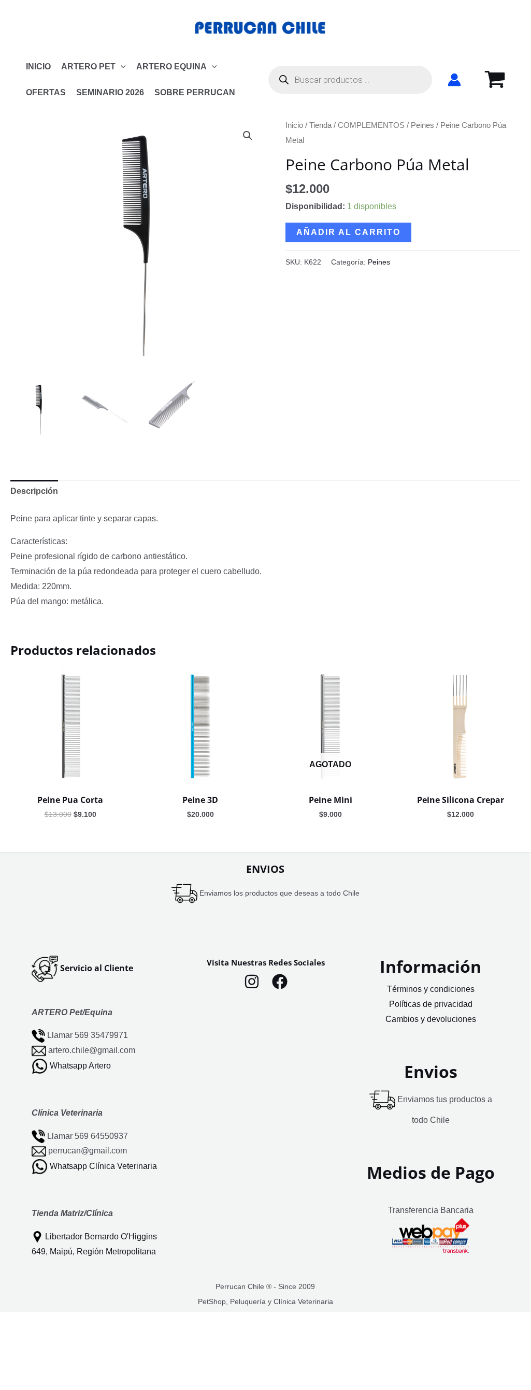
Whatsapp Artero (80, 1065)
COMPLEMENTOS (371, 125)
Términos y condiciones (431, 989)
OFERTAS (46, 92)
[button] (121, 67)
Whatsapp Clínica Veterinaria (103, 1166)
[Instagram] (252, 981)
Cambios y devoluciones (430, 1019)
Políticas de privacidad (430, 1004)
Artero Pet (88, 66)
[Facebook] (280, 981)
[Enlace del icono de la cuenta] (454, 79)
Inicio (294, 125)
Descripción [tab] (34, 491)
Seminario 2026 (110, 92)
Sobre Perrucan (194, 92)
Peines (422, 125)
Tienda (320, 125)
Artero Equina (171, 66)
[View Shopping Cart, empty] (495, 80)
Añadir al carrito (348, 232)
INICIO (38, 66)
